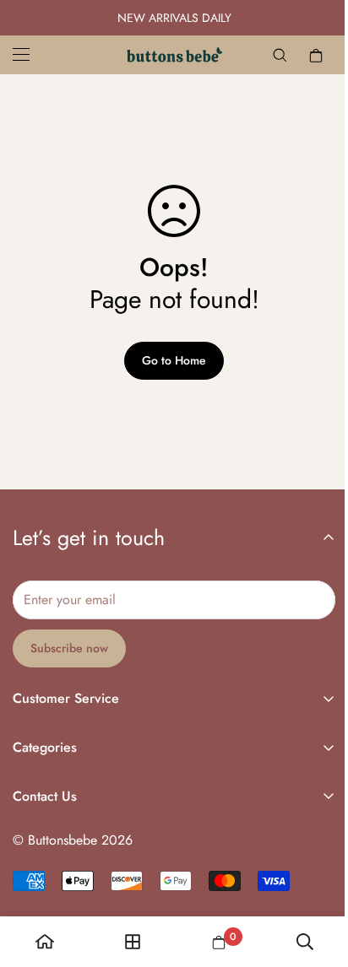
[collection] (132, 941)
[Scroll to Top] (317, 877)
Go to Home (174, 360)
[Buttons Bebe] (174, 55)
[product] (45, 942)
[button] (315, 54)
